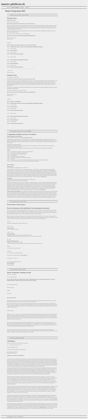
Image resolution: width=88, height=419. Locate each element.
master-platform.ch (13, 4)
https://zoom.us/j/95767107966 (27, 137)
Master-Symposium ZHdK (11, 297)
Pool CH (8, 7)
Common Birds (42, 189)
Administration (20, 416)
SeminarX (22, 7)
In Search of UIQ (44, 176)
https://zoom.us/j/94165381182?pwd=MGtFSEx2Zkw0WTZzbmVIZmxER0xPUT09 (21, 35)
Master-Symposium (15, 7)
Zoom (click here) (24, 255)
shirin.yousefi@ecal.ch (10, 262)
